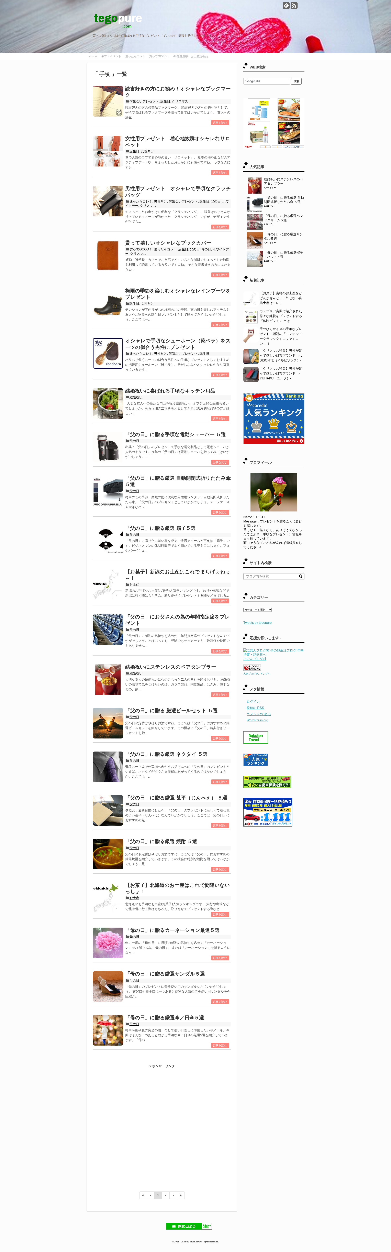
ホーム (93, 56)
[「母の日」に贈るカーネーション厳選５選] (108, 943)
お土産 (134, 584)
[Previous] (151, 1195)
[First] (143, 1195)
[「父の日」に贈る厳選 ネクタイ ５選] (108, 767)
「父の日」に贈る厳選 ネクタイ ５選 (166, 754)
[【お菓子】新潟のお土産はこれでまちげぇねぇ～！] (108, 584)
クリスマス (180, 101)
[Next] (173, 1195)
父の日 (216, 201)
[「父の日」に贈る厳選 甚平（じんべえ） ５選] (108, 810)
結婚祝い (136, 397)
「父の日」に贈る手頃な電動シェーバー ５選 (175, 434)
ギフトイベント (111, 56)
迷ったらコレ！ (135, 56)
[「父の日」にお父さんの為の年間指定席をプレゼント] (108, 629)
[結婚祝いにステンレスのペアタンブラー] (108, 679)
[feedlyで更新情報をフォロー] (286, 7)
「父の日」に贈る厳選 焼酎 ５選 (161, 841)
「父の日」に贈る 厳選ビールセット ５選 (171, 710)
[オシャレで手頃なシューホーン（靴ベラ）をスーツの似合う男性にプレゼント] (108, 353)
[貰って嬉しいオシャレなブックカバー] (108, 255)
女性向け (147, 151)
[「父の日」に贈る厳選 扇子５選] (108, 541)
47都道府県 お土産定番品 (190, 56)
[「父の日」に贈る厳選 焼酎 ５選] (108, 854)
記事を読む (220, 122)
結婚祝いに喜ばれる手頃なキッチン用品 (170, 390)
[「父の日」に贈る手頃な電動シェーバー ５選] (108, 447)
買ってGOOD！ (159, 56)
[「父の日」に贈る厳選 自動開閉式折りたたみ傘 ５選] (108, 490)
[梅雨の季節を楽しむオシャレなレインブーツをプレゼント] (108, 303)
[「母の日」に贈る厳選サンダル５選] (108, 986)
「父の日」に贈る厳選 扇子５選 (160, 528)
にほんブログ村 (254, 659)
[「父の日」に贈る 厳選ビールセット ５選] (108, 723)
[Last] (181, 1195)
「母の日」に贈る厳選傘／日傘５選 (164, 1017)
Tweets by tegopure (257, 622)
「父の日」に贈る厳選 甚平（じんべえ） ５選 (176, 797)
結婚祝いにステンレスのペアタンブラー (170, 667)
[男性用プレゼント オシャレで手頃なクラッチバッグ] (108, 201)
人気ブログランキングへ (256, 673)
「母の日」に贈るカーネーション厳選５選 (172, 930)
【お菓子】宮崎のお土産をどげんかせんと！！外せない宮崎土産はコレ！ (281, 298)
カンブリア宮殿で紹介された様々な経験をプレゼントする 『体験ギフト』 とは (281, 316)
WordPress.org (257, 720)
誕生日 (165, 101)
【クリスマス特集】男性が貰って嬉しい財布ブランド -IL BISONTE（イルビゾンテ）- (281, 355)
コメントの (259, 714)
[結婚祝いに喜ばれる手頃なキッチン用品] (108, 403)
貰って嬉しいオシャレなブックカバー (168, 243)
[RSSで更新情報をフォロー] (294, 7)
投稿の (255, 708)
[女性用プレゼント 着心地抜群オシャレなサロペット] (108, 151)
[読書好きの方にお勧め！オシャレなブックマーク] (108, 101)
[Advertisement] (161, 1093)
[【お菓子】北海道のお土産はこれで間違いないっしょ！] (108, 898)
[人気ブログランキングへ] (252, 669)
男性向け (160, 201)
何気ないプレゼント (144, 101)
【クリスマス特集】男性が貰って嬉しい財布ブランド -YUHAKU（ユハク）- (281, 373)
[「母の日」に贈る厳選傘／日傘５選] (108, 1030)
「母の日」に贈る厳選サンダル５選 (165, 973)
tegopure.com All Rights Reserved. (203, 1242)
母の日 (206, 249)
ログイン (253, 701)
